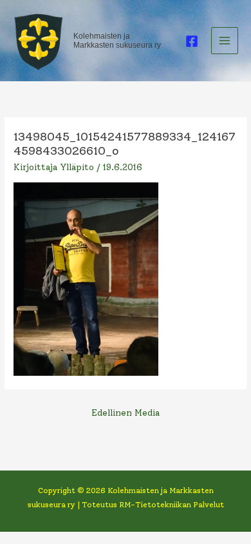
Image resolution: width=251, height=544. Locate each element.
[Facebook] (191, 41)
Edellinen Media (125, 412)
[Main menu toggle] (225, 41)
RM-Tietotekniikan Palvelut (171, 504)
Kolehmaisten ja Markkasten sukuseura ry (117, 41)
